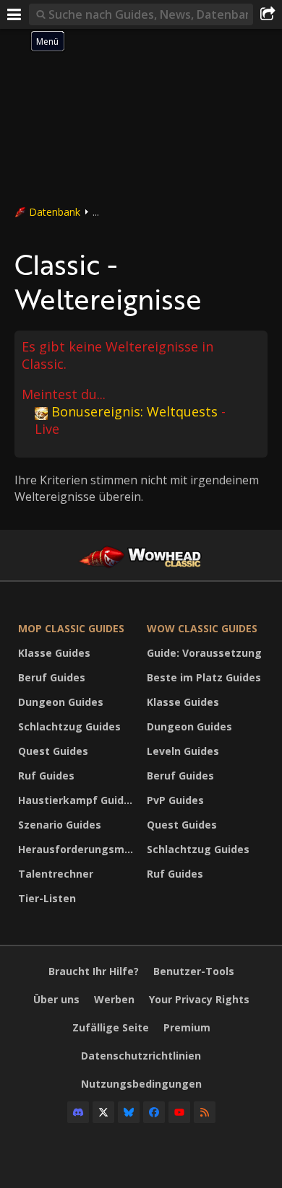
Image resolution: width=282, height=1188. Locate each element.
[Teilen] (267, 14)
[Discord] (78, 1112)
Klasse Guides (54, 653)
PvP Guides (175, 800)
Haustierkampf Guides (77, 800)
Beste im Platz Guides (204, 677)
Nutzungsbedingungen (141, 1084)
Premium (186, 1027)
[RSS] (204, 1112)
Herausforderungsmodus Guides (79, 849)
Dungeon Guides (60, 702)
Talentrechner (55, 874)
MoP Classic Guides (71, 628)
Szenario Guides (59, 824)
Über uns (56, 999)
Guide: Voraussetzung (204, 653)
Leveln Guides (183, 751)
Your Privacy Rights (199, 999)
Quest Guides (53, 751)
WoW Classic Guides (202, 628)
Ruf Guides (46, 775)
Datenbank (54, 212)
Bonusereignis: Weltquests (134, 411)
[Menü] (14, 14)
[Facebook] (154, 1112)
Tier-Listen (47, 898)
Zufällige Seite (110, 1027)
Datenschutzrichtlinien (141, 1055)
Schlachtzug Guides (69, 726)
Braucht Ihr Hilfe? (93, 971)
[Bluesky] (129, 1112)
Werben (114, 999)
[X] (103, 1112)
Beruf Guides (51, 677)
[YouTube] (179, 1112)
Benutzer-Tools (193, 971)
